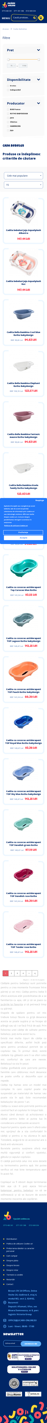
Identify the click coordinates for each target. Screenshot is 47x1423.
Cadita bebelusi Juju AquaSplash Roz (23, 282)
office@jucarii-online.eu (22, 1320)
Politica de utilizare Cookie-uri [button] (16, 526)
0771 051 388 (19, 11)
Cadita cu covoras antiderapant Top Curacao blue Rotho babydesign (23, 590)
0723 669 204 (31, 11)
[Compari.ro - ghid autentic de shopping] (14, 1383)
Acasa (6, 29)
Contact (9, 1284)
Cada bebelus (20, 29)
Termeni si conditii (14, 1274)
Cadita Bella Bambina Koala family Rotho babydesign (23, 487)
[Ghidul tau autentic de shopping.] (30, 1383)
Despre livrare (12, 1265)
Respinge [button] (40, 500)
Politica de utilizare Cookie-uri (19, 1243)
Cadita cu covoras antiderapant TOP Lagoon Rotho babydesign (23, 640)
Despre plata (12, 1260)
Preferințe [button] (23, 532)
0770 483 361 (7, 11)
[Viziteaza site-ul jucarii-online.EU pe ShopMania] (14, 1394)
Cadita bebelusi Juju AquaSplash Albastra (23, 231)
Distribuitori (11, 1239)
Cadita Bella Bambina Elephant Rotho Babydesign (23, 384)
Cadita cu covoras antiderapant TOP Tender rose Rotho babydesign (23, 947)
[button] (23, 175)
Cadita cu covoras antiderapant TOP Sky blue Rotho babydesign (23, 793)
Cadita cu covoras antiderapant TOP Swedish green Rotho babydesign (23, 845)
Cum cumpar (11, 1255)
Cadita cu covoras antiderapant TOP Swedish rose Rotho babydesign (23, 896)
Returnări (10, 1279)
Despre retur (12, 1270)
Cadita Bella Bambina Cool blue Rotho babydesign (23, 333)
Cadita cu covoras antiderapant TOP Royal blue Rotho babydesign (23, 742)
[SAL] (23, 1356)
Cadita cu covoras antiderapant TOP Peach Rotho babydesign (23, 691)
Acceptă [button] (23, 538)
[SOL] (23, 1369)
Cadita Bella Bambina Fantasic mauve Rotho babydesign (23, 436)
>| (35, 973)
